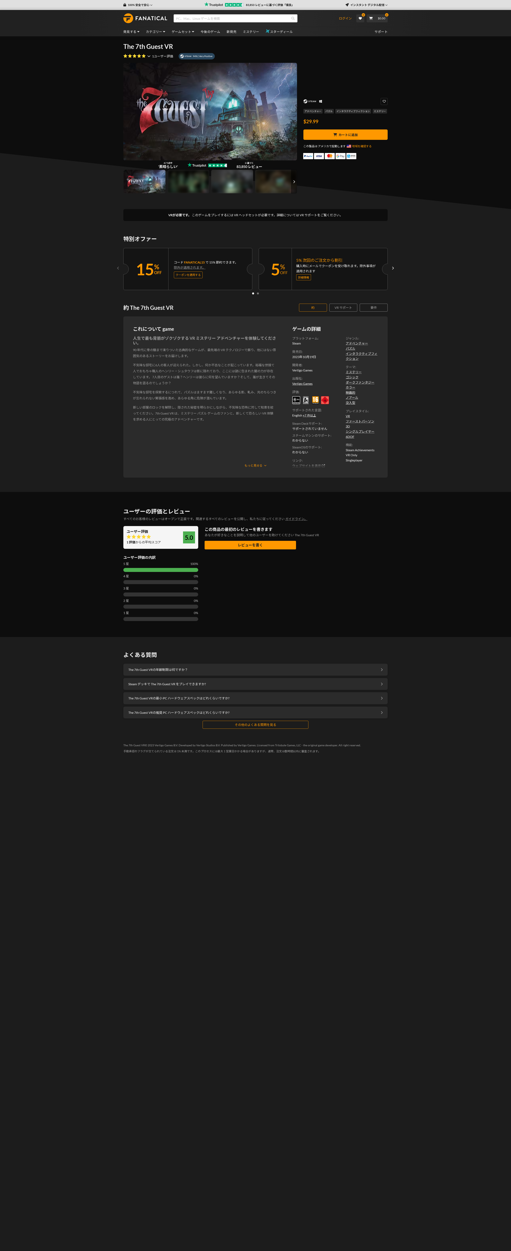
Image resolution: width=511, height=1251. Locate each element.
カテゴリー (154, 32)
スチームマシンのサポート (311, 435)
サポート (381, 32)
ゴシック (352, 377)
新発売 (231, 32)
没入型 (350, 403)
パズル (329, 111)
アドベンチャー (313, 111)
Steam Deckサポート (306, 423)
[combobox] (256, 18)
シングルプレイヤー (360, 431)
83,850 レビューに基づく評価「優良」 (270, 5)
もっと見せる (253, 465)
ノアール (352, 397)
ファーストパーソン (360, 421)
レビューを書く (250, 545)
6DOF (350, 436)
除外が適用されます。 (189, 267)
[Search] (293, 18)
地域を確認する (362, 146)
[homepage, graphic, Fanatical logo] (145, 18)
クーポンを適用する (188, 274)
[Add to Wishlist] (384, 101)
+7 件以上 (309, 415)
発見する (130, 32)
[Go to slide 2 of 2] (258, 293)
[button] (138, 5)
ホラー (350, 387)
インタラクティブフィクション (353, 111)
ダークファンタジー (360, 382)
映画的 (350, 392)
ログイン (345, 18)
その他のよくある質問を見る (255, 725)
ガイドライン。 (296, 519)
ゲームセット (181, 32)
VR (348, 416)
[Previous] (118, 268)
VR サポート (343, 307)
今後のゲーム (210, 32)
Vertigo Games (302, 383)
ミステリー (251, 32)
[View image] (188, 182)
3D (348, 426)
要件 (373, 307)
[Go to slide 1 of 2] (253, 293)
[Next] (393, 268)
